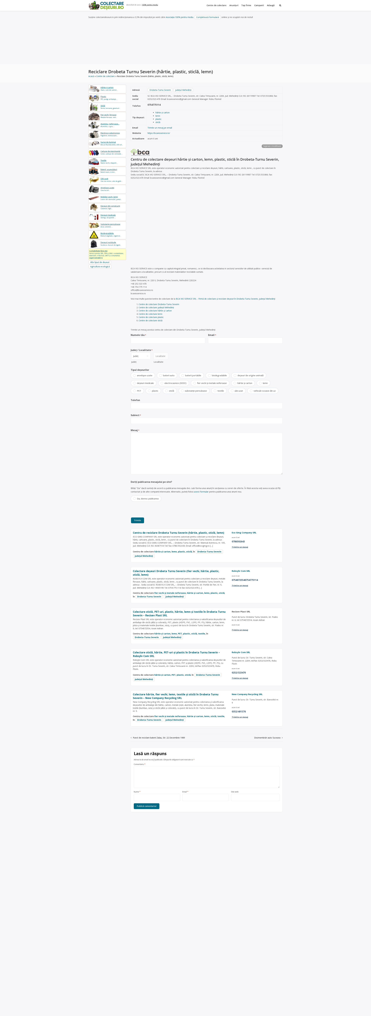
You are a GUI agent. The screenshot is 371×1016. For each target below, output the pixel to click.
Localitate (158, 361)
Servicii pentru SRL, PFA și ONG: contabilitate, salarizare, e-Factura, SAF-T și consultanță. (106, 254)
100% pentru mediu (150, 5)
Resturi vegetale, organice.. (111, 234)
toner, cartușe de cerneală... (111, 152)
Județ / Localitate (141, 350)
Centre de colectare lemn (150, 314)
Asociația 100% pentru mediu (179, 17)
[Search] (280, 5)
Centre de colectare (216, 5)
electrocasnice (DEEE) (175, 383)
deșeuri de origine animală (250, 375)
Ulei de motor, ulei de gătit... (111, 179)
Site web (235, 792)
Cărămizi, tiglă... (110, 207)
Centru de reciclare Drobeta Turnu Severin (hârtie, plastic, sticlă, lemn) (178, 532)
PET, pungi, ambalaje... (109, 97)
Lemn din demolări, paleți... (111, 198)
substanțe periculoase (196, 390)
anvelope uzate (144, 375)
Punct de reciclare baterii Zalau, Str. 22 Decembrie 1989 (159, 737)
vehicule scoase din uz (265, 390)
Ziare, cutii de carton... (109, 88)
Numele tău (138, 335)
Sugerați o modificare (272, 146)
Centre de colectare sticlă (150, 320)
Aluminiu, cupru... (110, 125)
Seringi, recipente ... (108, 216)
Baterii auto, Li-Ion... (109, 170)
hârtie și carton (163, 112)
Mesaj (135, 430)
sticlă (158, 122)
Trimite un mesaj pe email (160, 127)
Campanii (259, 5)
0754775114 (154, 104)
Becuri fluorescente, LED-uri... (112, 143)
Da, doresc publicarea (148, 498)
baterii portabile (193, 375)
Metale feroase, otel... (109, 116)
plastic (158, 119)
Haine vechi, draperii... (109, 161)
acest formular (201, 491)
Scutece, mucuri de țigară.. (111, 243)
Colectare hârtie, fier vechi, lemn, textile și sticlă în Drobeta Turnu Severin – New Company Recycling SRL (175, 696)
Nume (137, 792)
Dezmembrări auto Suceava (267, 737)
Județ (133, 361)
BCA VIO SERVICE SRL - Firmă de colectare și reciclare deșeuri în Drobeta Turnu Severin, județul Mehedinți (225, 298)
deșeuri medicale (145, 383)
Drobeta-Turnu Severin (160, 90)
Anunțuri (233, 5)
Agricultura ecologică (100, 266)
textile (221, 390)
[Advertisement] (185, 42)
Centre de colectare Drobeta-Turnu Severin (159, 304)
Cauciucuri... (107, 189)
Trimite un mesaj (240, 547)
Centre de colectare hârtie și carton (155, 310)
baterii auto (168, 375)
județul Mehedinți (183, 90)
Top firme (246, 5)
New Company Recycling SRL (247, 694)
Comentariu (139, 764)
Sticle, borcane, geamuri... (110, 106)
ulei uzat (239, 390)
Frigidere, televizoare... (110, 134)
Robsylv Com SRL (241, 570)
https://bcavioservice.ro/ (159, 133)
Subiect (136, 415)
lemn (158, 115)
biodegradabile (219, 375)
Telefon (135, 400)
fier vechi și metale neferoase (212, 383)
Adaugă (271, 5)
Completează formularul (207, 17)
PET (139, 390)
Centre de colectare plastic (151, 317)
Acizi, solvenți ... (110, 225)
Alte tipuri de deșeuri (99, 262)
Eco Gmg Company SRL (244, 532)
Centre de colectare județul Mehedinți (156, 307)
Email (212, 335)
